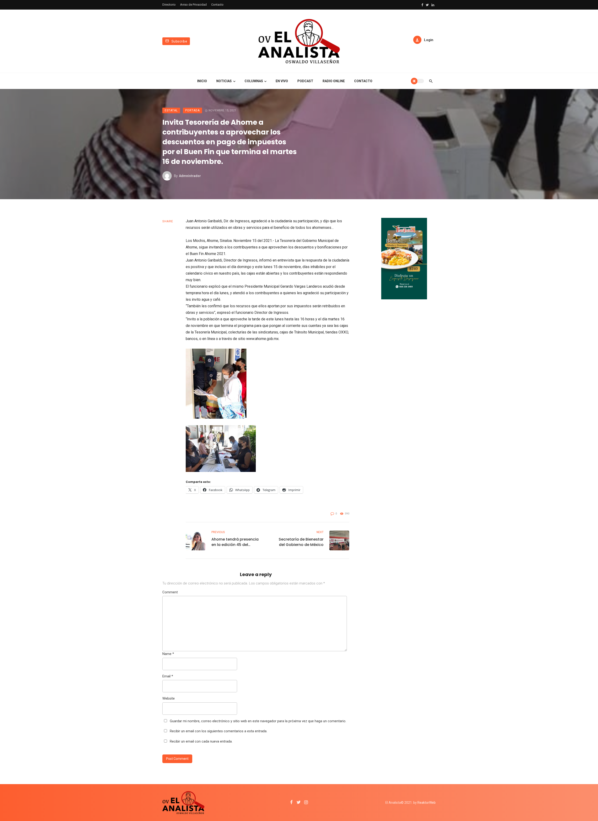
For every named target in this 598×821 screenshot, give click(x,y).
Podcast (305, 81)
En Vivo (282, 81)
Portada (192, 110)
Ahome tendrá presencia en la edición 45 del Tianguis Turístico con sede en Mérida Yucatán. (235, 542)
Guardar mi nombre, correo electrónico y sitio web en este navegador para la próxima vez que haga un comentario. (258, 721)
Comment (170, 592)
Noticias (224, 81)
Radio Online (334, 81)
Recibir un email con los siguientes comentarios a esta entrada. (218, 731)
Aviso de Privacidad (193, 4)
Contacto (217, 4)
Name (168, 654)
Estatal (171, 110)
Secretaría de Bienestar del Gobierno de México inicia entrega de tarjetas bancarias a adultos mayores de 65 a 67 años (299, 542)
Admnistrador (190, 176)
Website (168, 698)
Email (167, 676)
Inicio (202, 81)
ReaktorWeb (426, 802)
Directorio (169, 4)
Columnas (254, 81)
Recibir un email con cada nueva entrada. (201, 741)
